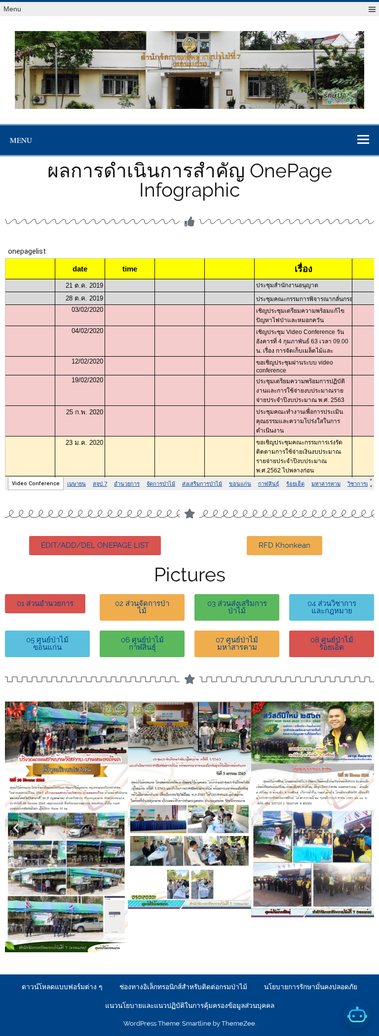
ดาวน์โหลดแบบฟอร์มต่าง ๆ (62, 987)
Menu (12, 9)
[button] (16, 827)
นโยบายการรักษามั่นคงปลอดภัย (310, 987)
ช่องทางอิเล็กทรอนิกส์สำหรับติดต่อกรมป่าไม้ (183, 987)
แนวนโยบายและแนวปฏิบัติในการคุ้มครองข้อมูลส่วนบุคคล (189, 1006)
